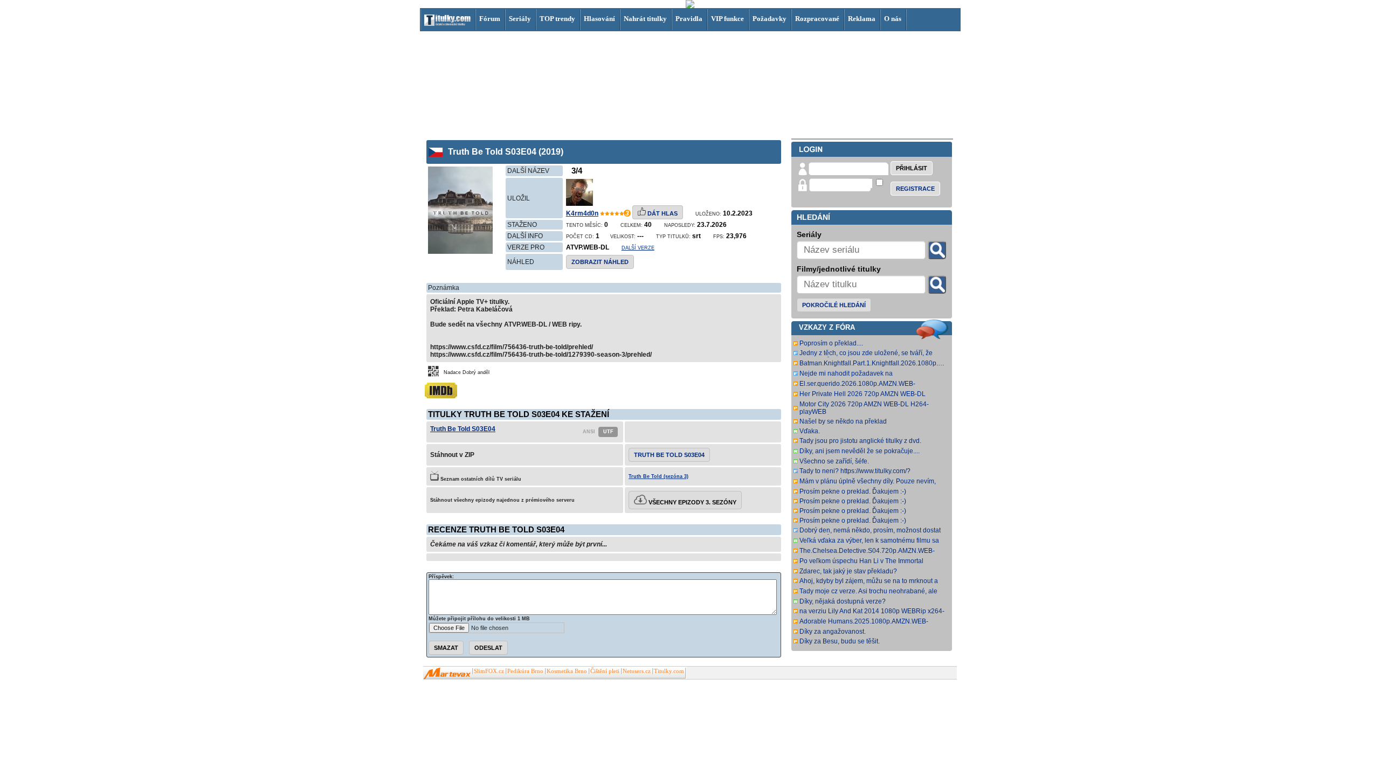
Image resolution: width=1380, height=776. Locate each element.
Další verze (638, 248)
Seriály (520, 19)
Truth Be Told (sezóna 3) (658, 476)
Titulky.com (669, 671)
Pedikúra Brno (525, 671)
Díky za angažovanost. (832, 631)
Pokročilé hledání (834, 305)
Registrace (915, 188)
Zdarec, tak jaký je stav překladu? (848, 571)
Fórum (489, 19)
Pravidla (688, 19)
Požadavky (769, 19)
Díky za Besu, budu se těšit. (839, 641)
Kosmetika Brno (567, 671)
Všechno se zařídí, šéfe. (834, 461)
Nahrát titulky (645, 19)
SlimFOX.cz (489, 671)
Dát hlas (662, 213)
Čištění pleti (604, 671)
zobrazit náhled (600, 262)
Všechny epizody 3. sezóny (691, 502)
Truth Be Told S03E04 (462, 429)
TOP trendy (557, 19)
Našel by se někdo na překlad (843, 421)
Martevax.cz (447, 673)
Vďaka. (809, 431)
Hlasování (599, 19)
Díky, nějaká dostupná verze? (842, 601)
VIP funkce (727, 19)
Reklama (861, 19)
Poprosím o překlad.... (831, 343)
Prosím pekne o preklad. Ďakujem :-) (852, 491)
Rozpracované (817, 19)
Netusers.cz (637, 671)
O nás (892, 19)
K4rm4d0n (582, 213)
